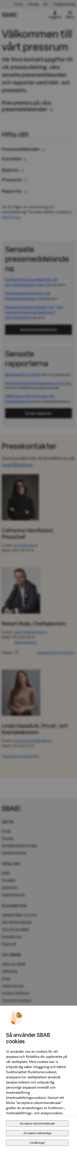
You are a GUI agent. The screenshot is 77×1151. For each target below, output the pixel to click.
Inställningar (37, 1142)
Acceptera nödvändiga (37, 1133)
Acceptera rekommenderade (37, 1123)
